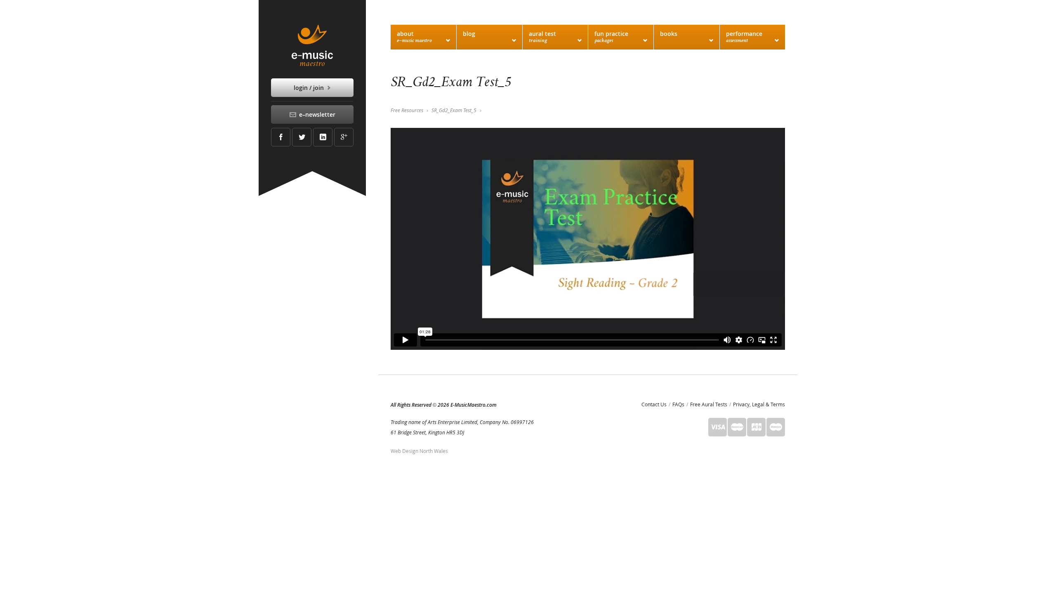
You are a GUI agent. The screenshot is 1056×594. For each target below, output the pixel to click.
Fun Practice (611, 37)
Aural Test (542, 37)
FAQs (678, 404)
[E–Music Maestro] (312, 45)
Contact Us (654, 404)
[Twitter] (301, 137)
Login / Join (309, 88)
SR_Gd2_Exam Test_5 (453, 110)
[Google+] (344, 137)
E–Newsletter (316, 114)
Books (668, 34)
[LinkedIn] (322, 137)
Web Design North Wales (419, 451)
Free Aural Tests (708, 404)
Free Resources (407, 110)
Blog (469, 34)
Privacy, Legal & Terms (759, 404)
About (414, 37)
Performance (744, 37)
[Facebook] (280, 137)
